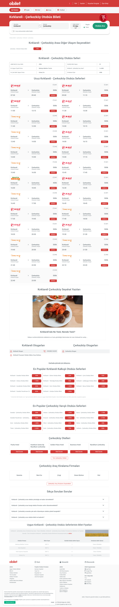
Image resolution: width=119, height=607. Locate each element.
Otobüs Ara (100, 26)
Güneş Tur (42, 72)
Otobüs (15, 10)
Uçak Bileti (62, 569)
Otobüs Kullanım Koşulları (66, 584)
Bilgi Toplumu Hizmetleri (65, 580)
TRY (75, 3)
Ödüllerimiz (62, 586)
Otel (38, 10)
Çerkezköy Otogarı (70, 351)
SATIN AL (53, 95)
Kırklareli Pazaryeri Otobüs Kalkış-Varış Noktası (27, 355)
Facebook (88, 580)
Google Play (89, 571)
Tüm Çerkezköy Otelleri (60, 458)
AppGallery (88, 573)
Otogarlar (12, 578)
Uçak (27, 10)
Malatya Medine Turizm (45, 68)
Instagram (88, 581)
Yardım (82, 3)
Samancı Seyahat (39, 569)
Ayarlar (52, 602)
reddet (20, 595)
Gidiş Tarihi (76, 24)
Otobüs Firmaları (14, 576)
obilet (70, 533)
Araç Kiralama (63, 573)
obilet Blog (88, 583)
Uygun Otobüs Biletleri (15, 569)
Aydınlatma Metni (8, 596)
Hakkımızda (62, 576)
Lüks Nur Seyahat (39, 576)
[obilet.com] (19, 5)
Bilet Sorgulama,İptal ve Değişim (64, 590)
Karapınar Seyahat (39, 574)
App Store (88, 569)
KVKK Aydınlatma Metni (65, 578)
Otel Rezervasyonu (64, 571)
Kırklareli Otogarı (18, 351)
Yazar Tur (37, 571)
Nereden (16, 24)
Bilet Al (11, 571)
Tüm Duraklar (13, 574)
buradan (16, 599)
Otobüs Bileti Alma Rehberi (16, 580)
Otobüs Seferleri (14, 573)
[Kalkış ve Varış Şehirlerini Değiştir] (40, 26)
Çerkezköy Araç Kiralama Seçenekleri (59, 483)
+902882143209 (52, 351)
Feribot (62, 10)
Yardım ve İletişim (64, 588)
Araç (49, 10)
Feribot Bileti (63, 574)
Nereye (45, 24)
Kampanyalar (13, 582)
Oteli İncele (19, 452)
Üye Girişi (105, 3)
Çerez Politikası (63, 582)
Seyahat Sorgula (93, 3)
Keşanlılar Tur (38, 573)
